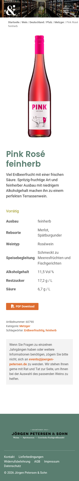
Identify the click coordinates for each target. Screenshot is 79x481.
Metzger (59, 22)
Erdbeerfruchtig (34, 330)
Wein (24, 22)
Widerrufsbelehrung (17, 461)
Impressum (51, 461)
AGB (37, 461)
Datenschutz (12, 466)
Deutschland (37, 22)
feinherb (51, 330)
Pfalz (49, 22)
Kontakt (9, 457)
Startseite (13, 22)
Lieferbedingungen (31, 457)
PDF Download (25, 306)
